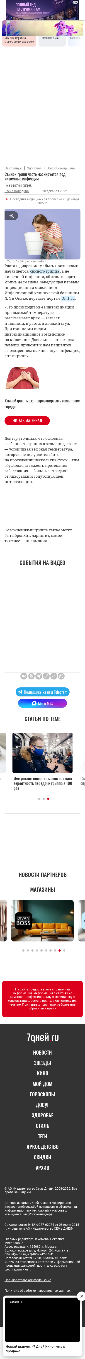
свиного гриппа (44, 271)
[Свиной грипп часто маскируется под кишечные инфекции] (46, 676)
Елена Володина (17, 191)
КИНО (42, 1073)
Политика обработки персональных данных (37, 1290)
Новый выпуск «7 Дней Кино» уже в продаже (35, 1349)
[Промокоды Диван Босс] (42, 920)
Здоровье (34, 168)
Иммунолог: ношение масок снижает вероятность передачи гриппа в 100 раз (43, 783)
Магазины (42, 889)
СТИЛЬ (42, 1125)
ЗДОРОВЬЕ (42, 1115)
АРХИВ (42, 1167)
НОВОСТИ (42, 1052)
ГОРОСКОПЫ (42, 1094)
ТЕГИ (42, 1136)
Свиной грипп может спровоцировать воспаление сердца (42, 403)
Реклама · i (15, 1302)
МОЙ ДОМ (42, 1084)
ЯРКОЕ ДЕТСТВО (42, 1146)
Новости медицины (61, 168)
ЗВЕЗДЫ (42, 1063)
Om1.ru (68, 298)
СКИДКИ (42, 1157)
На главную (13, 168)
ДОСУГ (42, 1105)
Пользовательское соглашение (28, 1280)
